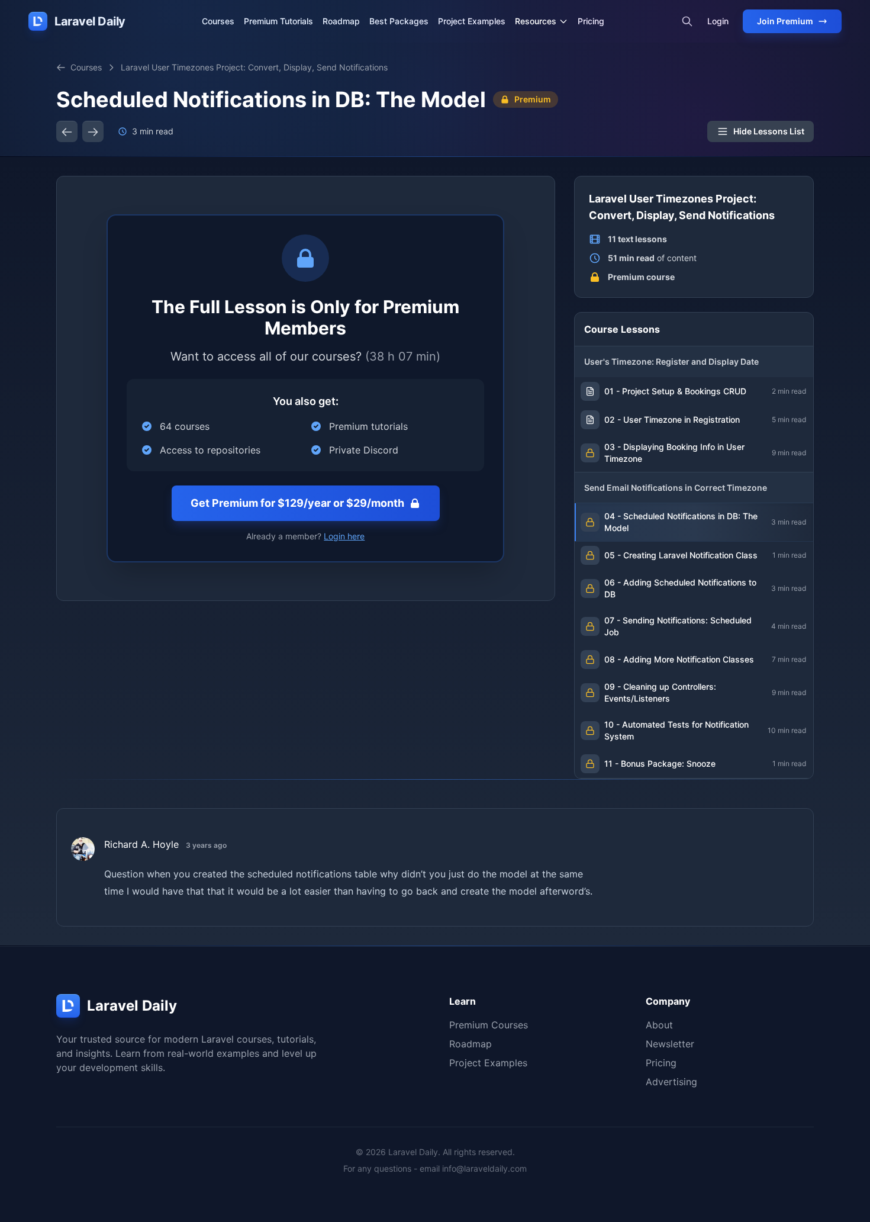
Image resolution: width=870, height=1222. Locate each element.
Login (718, 21)
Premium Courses (488, 1025)
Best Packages (398, 21)
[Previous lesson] (67, 131)
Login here (344, 536)
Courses (218, 21)
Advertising (671, 1082)
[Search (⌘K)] (687, 21)
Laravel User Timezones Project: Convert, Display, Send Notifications (254, 67)
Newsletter (670, 1044)
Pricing (591, 21)
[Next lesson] (93, 131)
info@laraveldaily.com (484, 1168)
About (659, 1025)
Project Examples (471, 21)
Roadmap (341, 21)
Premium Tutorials (278, 21)
